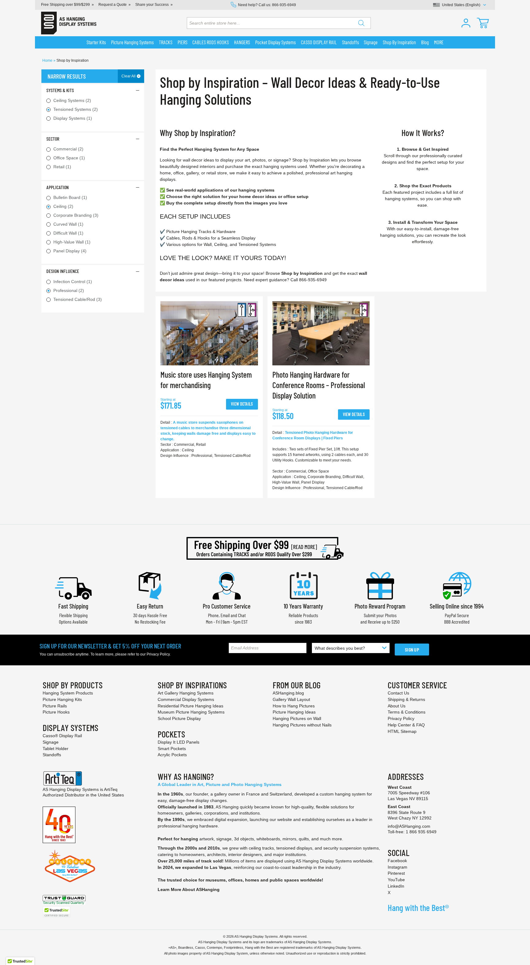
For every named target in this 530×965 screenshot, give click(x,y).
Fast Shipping (73, 606)
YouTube (396, 879)
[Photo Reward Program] (380, 585)
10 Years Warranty (303, 606)
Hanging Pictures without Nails (302, 724)
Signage (51, 742)
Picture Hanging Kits (62, 699)
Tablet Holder (55, 748)
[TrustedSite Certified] (56, 912)
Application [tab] (57, 187)
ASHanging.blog (288, 693)
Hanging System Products (68, 693)
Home (47, 60)
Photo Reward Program (380, 606)
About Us (396, 705)
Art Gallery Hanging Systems (185, 693)
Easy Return (150, 606)
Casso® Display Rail (62, 735)
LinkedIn (396, 886)
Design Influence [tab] (62, 271)
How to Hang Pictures (294, 705)
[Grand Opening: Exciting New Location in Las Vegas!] (70, 865)
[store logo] (68, 23)
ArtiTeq (110, 789)
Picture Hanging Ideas (294, 712)
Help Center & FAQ (406, 724)
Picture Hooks (56, 712)
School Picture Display (179, 718)
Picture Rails (55, 705)
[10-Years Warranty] (303, 585)
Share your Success (152, 4)
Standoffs (52, 754)
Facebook (397, 860)
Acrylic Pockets (172, 754)
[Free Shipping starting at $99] (265, 548)
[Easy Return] (150, 585)
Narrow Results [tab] (67, 76)
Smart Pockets (172, 748)
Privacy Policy (158, 654)
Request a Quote (112, 4)
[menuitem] (96, 42)
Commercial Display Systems (186, 699)
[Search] (361, 23)
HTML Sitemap (402, 731)
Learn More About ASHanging (189, 889)
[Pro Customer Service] (226, 585)
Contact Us (398, 693)
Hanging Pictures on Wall (297, 718)
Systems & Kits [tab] (60, 90)
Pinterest (396, 873)
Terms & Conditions (406, 712)
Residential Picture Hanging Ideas (190, 705)
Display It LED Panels (178, 742)
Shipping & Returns (406, 699)
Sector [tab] (52, 139)
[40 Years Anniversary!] (59, 824)
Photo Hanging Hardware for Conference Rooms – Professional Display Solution (318, 385)
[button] (465, 23)
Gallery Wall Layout (291, 699)
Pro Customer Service (227, 606)
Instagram (397, 867)
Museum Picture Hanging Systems (191, 712)
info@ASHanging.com (409, 826)
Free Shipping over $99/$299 (65, 4)
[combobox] (279, 23)
